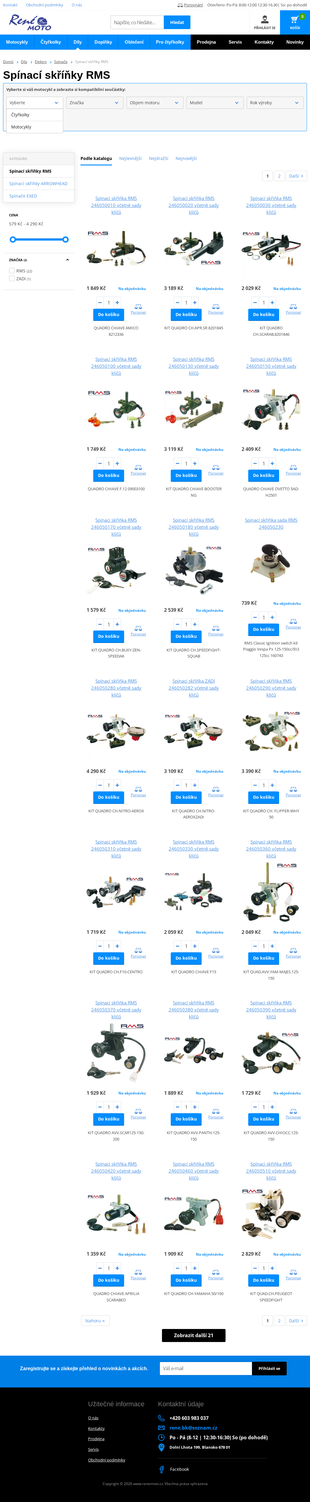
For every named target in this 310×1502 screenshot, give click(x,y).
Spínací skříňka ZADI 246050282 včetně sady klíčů (194, 688)
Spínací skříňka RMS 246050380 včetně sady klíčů (194, 1010)
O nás (77, 5)
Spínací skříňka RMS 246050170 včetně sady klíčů (116, 527)
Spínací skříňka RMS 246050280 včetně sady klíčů (116, 688)
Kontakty (96, 1428)
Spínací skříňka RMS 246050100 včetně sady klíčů (116, 366)
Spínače (61, 61)
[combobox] (34, 103)
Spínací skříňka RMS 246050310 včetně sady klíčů (116, 849)
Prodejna (96, 1438)
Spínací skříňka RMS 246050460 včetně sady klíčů (194, 1171)
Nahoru (93, 1321)
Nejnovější (186, 158)
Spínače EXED (23, 196)
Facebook (179, 1469)
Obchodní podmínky (44, 5)
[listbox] (34, 120)
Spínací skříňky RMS (30, 171)
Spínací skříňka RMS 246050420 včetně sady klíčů (116, 1171)
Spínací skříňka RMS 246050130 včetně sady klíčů (194, 366)
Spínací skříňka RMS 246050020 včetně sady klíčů (194, 205)
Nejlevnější (130, 158)
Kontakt (10, 5)
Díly (24, 61)
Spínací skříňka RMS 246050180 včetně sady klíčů (194, 527)
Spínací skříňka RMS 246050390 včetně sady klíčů (271, 1010)
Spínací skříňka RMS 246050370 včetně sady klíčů (116, 1010)
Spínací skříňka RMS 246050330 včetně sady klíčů (194, 849)
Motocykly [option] (21, 127)
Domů (8, 61)
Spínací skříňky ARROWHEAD (38, 183)
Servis (93, 1449)
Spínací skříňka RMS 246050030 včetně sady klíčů (271, 205)
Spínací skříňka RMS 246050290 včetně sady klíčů (271, 688)
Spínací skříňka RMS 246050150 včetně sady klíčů (271, 366)
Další (294, 176)
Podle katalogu (96, 158)
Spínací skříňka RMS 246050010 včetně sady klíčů (116, 205)
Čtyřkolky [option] (20, 115)
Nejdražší (158, 158)
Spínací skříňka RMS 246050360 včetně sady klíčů (271, 849)
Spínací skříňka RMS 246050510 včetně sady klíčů (271, 1171)
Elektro (41, 61)
